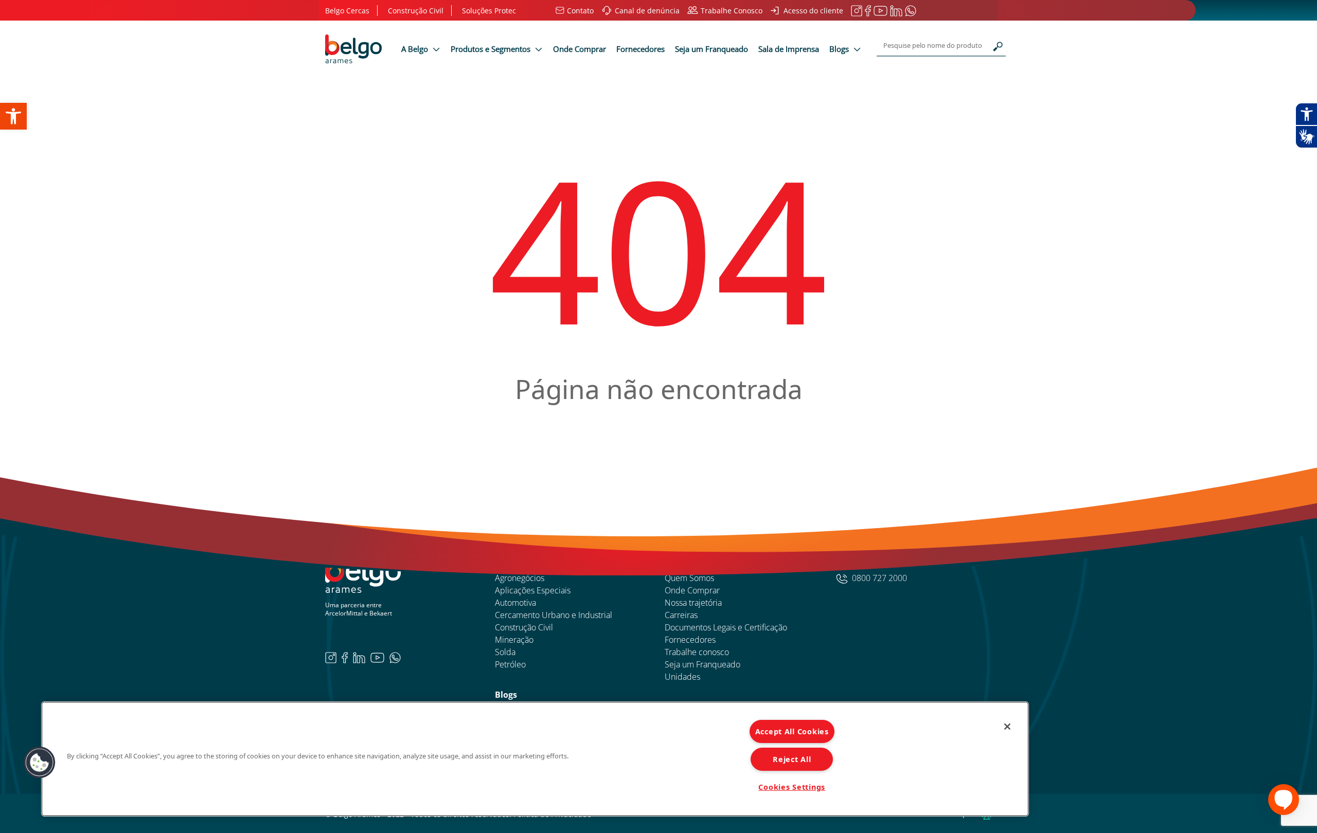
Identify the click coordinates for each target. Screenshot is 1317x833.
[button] (39, 762)
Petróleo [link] (510, 664)
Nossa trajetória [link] (693, 602)
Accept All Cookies (792, 731)
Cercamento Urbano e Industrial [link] (553, 615)
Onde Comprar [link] (579, 49)
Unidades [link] (682, 676)
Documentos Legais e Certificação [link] (726, 627)
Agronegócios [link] (519, 578)
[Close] (1007, 726)
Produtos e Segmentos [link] (491, 49)
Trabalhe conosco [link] (697, 652)
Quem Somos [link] (689, 578)
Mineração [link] (514, 639)
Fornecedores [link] (640, 49)
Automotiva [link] (515, 602)
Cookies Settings (791, 787)
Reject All (792, 759)
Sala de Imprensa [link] (788, 49)
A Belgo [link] (415, 49)
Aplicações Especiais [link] (533, 590)
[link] (13, 116)
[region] (535, 759)
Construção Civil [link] (524, 627)
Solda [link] (505, 652)
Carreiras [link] (681, 615)
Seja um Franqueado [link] (711, 49)
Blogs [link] (840, 49)
